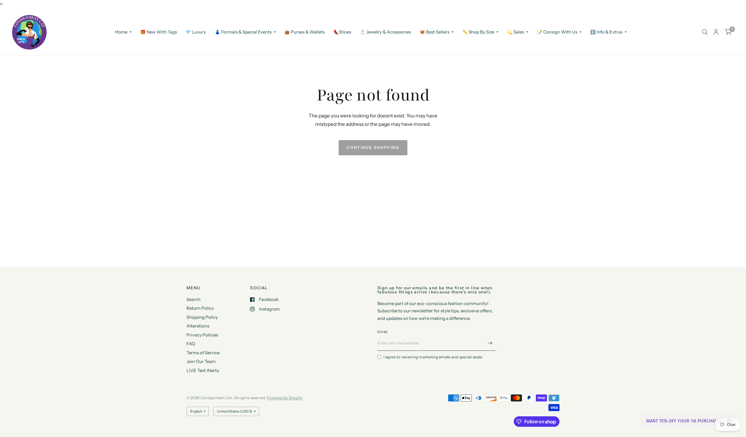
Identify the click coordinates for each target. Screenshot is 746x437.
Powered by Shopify (284, 397)
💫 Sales (515, 32)
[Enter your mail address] (490, 343)
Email (382, 331)
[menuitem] (123, 32)
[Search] (704, 32)
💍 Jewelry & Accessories (385, 32)
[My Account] (716, 32)
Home (121, 32)
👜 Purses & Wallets (304, 32)
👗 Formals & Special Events (243, 32)
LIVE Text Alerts (202, 370)
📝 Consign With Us (557, 32)
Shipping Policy (202, 317)
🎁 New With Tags (158, 32)
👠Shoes (342, 32)
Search (193, 299)
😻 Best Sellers (434, 32)
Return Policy (200, 308)
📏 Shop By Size (478, 32)
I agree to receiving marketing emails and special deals (432, 357)
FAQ (190, 343)
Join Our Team (201, 361)
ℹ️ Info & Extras (606, 32)
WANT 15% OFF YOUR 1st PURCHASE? (684, 421)
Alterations (197, 326)
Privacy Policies (202, 335)
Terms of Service (203, 352)
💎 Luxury (196, 32)
